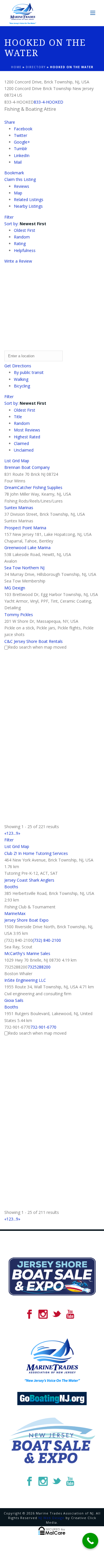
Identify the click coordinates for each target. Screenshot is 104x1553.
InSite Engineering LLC (25, 980)
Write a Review (18, 261)
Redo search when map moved (37, 647)
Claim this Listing (20, 179)
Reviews (21, 186)
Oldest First (24, 230)
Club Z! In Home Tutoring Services (36, 853)
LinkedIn (21, 155)
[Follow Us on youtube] (70, 1314)
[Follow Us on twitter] (56, 1314)
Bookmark (14, 172)
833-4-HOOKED (48, 102)
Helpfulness (25, 250)
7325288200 (39, 967)
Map (18, 193)
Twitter (20, 135)
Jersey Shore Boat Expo (26, 920)
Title (18, 416)
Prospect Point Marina (25, 527)
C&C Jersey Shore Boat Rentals (33, 641)
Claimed (21, 443)
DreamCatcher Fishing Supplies (33, 487)
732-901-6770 (43, 1027)
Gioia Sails (13, 1000)
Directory (36, 67)
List (7, 460)
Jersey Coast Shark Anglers (29, 880)
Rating (20, 243)
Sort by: (25, 223)
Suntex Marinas (18, 507)
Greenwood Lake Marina (27, 547)
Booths (11, 886)
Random (22, 237)
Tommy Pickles (18, 614)
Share (9, 122)
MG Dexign (14, 588)
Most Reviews (27, 430)
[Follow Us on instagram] (43, 1314)
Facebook (23, 128)
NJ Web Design (51, 1518)
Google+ (22, 142)
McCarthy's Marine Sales (27, 953)
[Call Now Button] (90, 1541)
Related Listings (28, 199)
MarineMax (14, 913)
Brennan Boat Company (27, 467)
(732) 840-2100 (47, 940)
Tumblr (20, 148)
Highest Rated (27, 437)
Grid (16, 460)
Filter (9, 217)
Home (16, 67)
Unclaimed (24, 450)
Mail (18, 162)
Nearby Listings (28, 206)
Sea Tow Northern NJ (24, 567)
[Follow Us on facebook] (29, 1314)
